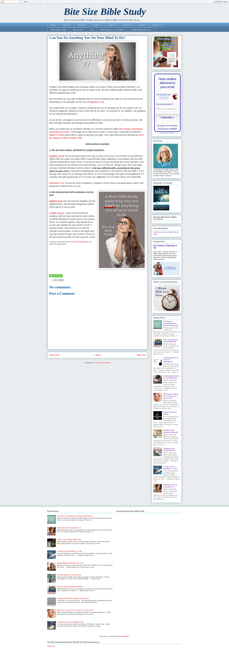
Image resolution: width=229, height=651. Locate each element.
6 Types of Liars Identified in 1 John (170, 468)
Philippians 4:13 (95, 102)
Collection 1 (51, 646)
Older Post (141, 355)
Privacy (172, 133)
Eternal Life (78, 29)
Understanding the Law (141, 29)
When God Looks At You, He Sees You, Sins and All (170, 396)
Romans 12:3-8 (56, 156)
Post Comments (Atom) (102, 363)
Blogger (126, 636)
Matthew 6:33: (56, 201)
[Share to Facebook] (60, 280)
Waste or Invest (56, 135)
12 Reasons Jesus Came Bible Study (70, 622)
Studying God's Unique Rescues (169, 449)
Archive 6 (142, 24)
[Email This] (53, 280)
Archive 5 (127, 24)
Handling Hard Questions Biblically (170, 431)
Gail (92, 29)
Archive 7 (157, 24)
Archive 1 (66, 24)
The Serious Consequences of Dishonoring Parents (171, 323)
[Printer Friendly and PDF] (56, 277)
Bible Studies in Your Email (112, 29)
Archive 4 (112, 24)
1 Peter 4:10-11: (57, 213)
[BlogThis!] (56, 280)
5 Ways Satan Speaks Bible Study (69, 539)
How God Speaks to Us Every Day (69, 575)
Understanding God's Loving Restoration (171, 377)
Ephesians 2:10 (56, 183)
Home (53, 24)
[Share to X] (58, 280)
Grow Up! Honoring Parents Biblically (170, 341)
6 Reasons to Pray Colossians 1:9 (170, 486)
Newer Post (54, 355)
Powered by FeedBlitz (167, 129)
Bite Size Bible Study (105, 11)
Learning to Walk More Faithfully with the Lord (73, 598)
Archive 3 (97, 24)
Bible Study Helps (59, 29)
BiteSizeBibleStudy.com (83, 242)
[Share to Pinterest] (62, 280)
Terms (166, 133)
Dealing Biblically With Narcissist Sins (70, 563)
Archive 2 (82, 24)
